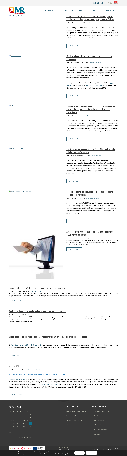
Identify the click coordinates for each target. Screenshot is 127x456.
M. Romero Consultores (95, 22)
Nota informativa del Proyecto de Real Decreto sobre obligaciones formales (89, 193)
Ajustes (103, 453)
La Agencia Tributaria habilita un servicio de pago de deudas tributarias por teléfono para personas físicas (90, 18)
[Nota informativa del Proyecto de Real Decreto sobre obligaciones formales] (36, 191)
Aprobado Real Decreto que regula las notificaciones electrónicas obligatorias (89, 233)
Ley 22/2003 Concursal (93, 85)
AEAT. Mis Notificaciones (101, 425)
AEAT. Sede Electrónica (101, 420)
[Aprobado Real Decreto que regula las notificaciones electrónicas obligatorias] (36, 254)
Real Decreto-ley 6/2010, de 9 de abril (26, 345)
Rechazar (91, 453)
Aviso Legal (95, 449)
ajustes (67, 454)
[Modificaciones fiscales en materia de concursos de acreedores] (36, 56)
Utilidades (97, 434)
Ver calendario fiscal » (25, 437)
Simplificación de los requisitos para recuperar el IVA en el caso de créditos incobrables (48, 336)
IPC (67, 425)
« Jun (10, 432)
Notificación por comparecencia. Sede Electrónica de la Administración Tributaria (90, 151)
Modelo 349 (14, 365)
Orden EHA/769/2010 (17, 379)
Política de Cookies (105, 449)
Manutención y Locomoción (74, 416)
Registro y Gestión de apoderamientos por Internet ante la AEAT (37, 311)
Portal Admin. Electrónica (101, 411)
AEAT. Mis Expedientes (101, 429)
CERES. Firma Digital (100, 416)
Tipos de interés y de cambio (75, 420)
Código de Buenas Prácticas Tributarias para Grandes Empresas (37, 288)
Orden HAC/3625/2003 (49, 384)
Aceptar (79, 453)
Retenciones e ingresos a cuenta (76, 411)
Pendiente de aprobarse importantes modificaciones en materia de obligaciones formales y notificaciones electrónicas (90, 109)
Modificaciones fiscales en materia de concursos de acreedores (89, 58)
